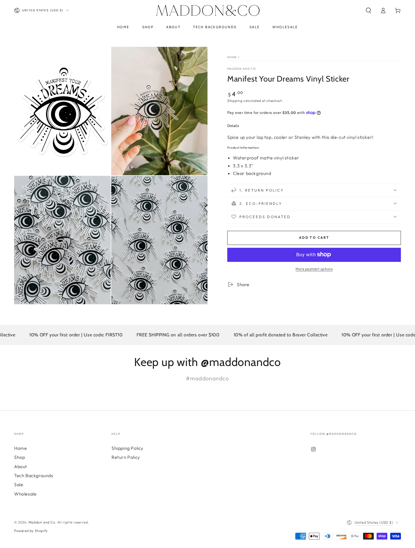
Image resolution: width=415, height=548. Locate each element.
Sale (18, 484)
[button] (368, 10)
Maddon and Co (241, 69)
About (20, 466)
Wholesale (25, 494)
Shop (19, 457)
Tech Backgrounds (33, 475)
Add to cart (314, 237)
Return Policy (126, 457)
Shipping (235, 100)
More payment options (314, 268)
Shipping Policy (127, 448)
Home (232, 57)
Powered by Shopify (31, 531)
